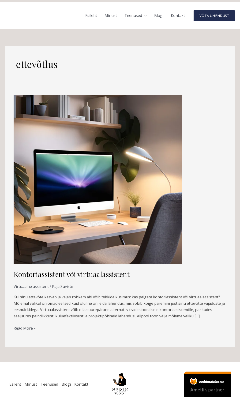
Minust (111, 15)
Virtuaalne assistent (31, 286)
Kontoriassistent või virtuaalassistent (72, 274)
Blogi (158, 15)
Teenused (133, 15)
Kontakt (178, 15)
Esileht (91, 15)
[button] (144, 15)
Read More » (25, 328)
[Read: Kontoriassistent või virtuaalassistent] (98, 179)
